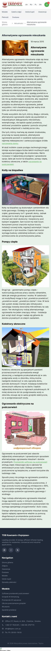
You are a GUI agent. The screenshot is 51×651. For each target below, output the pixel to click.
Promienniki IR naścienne (11, 600)
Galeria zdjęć (16, 12)
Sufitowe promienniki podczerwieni (15, 593)
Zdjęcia (5, 566)
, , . (23, 621)
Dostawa (15, 17)
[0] (47, 4)
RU (31, 5)
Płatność (5, 17)
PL (36, 5)
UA (26, 5)
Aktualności (18, 23)
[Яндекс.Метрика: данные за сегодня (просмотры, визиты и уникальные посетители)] (5, 649)
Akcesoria (5, 607)
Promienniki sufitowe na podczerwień (30, 462)
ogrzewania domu (10, 143)
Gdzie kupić (30, 12)
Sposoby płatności (9, 582)
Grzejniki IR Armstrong (10, 597)
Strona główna (4, 23)
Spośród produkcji (9, 610)
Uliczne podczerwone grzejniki (14, 603)
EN (40, 5)
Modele (5, 12)
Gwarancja (42, 12)
